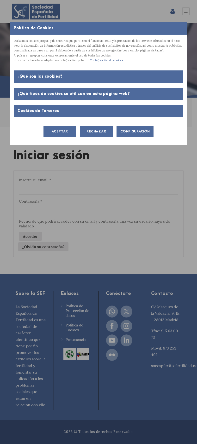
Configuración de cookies (106, 60)
